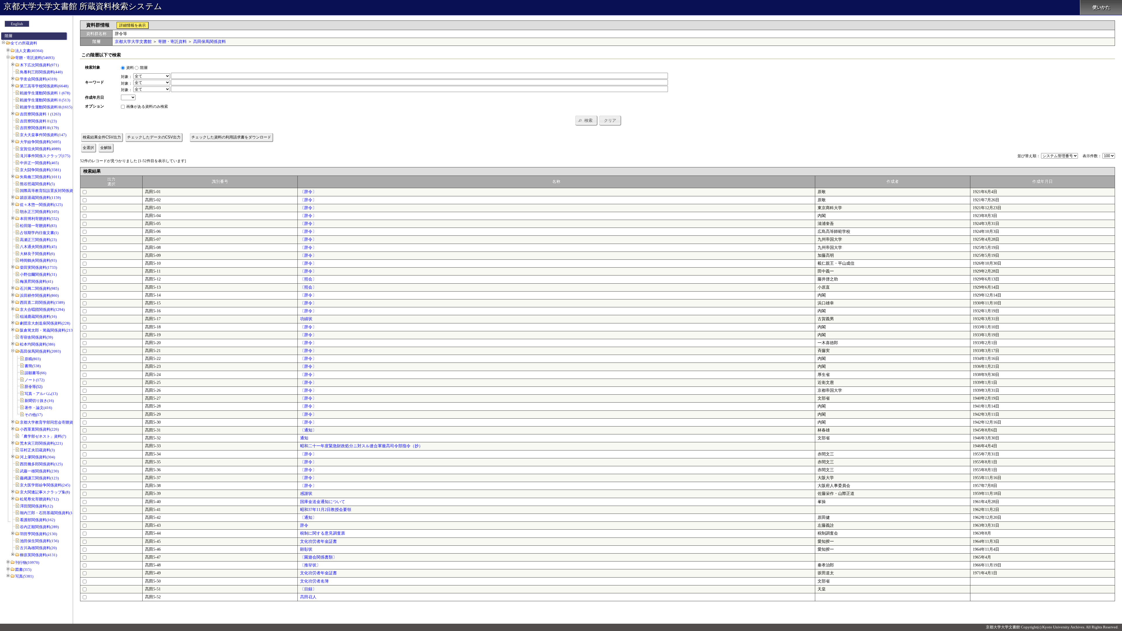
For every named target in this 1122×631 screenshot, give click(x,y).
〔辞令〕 (308, 192)
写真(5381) (24, 576)
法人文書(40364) (29, 50)
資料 (130, 67)
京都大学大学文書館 (133, 41)
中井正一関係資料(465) (39, 163)
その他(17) (33, 414)
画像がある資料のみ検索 (147, 106)
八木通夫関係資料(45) (38, 247)
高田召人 (308, 597)
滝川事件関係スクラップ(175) (45, 156)
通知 (304, 438)
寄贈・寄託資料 (172, 41)
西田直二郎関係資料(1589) (42, 302)
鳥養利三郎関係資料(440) (41, 72)
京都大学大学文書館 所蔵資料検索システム (83, 6)
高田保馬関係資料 (209, 41)
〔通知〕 (308, 430)
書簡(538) (33, 366)
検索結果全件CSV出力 (102, 137)
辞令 (304, 525)
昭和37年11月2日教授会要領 (325, 509)
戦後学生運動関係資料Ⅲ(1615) (46, 107)
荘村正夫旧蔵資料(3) (37, 450)
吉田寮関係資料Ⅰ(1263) (40, 114)
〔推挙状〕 (310, 565)
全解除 (106, 147)
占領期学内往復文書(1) (39, 232)
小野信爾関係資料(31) (38, 274)
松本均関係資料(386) (37, 344)
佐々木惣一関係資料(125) (41, 204)
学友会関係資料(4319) (38, 79)
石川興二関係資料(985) (39, 288)
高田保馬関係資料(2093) (40, 351)
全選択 (88, 147)
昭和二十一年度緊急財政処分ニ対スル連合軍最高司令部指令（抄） (361, 446)
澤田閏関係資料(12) (36, 506)
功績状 (306, 319)
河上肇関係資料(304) (37, 457)
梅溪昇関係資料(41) (36, 281)
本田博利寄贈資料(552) (39, 218)
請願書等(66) (35, 373)
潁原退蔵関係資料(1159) (40, 197)
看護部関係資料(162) (37, 520)
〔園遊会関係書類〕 (318, 557)
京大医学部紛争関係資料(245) (45, 485)
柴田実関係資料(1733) (38, 267)
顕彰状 (306, 549)
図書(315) (23, 569)
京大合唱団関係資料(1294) (42, 309)
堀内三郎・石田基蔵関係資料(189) (49, 513)
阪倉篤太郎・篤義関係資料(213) (47, 330)
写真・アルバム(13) (41, 393)
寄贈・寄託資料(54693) (34, 58)
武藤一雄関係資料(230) (39, 471)
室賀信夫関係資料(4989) (40, 149)
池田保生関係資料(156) (39, 541)
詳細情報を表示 (132, 25)
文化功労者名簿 (314, 581)
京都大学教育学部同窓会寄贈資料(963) (52, 422)
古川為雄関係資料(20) (38, 548)
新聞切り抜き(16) (39, 400)
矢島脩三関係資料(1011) (40, 177)
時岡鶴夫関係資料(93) (38, 260)
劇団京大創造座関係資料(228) (45, 323)
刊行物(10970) (27, 562)
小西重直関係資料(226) (39, 429)
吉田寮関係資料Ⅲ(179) (39, 128)
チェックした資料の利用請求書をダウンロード (231, 137)
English (17, 24)
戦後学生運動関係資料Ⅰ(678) (45, 93)
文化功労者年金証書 (318, 541)
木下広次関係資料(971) (39, 65)
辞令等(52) (33, 386)
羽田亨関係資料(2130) (38, 534)
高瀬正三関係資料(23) (38, 240)
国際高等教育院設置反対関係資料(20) (51, 190)
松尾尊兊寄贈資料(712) (39, 499)
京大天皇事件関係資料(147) (43, 135)
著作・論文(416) (38, 407)
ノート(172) (34, 380)
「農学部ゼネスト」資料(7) (43, 436)
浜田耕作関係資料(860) (39, 295)
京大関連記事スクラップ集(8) (45, 492)
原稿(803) (33, 359)
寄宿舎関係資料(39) (36, 337)
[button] (586, 120)
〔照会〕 (308, 279)
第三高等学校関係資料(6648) (44, 86)
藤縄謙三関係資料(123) (39, 478)
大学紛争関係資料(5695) (40, 142)
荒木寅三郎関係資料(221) (41, 443)
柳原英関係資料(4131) (38, 555)
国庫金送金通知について (322, 502)
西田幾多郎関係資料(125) (41, 464)
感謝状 (306, 493)
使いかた (1101, 7)
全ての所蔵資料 (24, 43)
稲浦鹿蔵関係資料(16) (38, 316)
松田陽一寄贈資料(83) (38, 225)
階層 (144, 67)
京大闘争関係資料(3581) (40, 170)
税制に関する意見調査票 (322, 533)
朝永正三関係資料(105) (39, 211)
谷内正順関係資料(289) (39, 527)
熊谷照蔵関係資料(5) (37, 184)
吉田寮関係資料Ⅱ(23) (38, 121)
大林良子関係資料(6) (37, 254)
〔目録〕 (308, 589)
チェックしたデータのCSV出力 (154, 137)
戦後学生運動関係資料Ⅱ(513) (45, 100)
